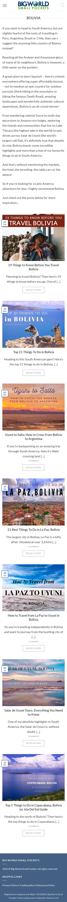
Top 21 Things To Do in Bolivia (33, 352)
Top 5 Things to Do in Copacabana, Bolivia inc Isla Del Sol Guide (33, 807)
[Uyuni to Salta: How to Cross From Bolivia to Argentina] (33, 407)
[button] (4, 5)
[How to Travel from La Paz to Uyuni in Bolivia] (33, 587)
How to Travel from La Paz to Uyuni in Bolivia (33, 617)
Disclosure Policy (45, 885)
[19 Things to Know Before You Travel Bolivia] (33, 237)
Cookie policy (27, 885)
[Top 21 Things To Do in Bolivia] (33, 324)
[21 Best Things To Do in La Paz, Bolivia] (33, 501)
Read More (33, 289)
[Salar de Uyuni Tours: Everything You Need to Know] (33, 682)
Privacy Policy (9, 885)
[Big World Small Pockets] (33, 5)
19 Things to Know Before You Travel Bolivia (33, 267)
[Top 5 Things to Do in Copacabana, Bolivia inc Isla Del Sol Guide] (33, 777)
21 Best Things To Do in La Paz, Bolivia (33, 529)
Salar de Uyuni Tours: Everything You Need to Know (33, 712)
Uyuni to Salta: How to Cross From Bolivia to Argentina (33, 437)
